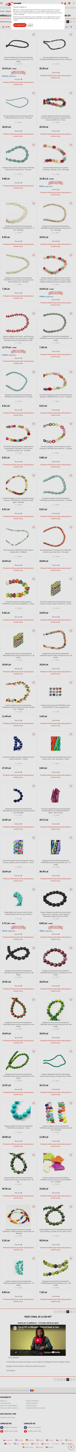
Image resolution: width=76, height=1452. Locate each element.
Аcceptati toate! (19, 25)
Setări (30, 25)
